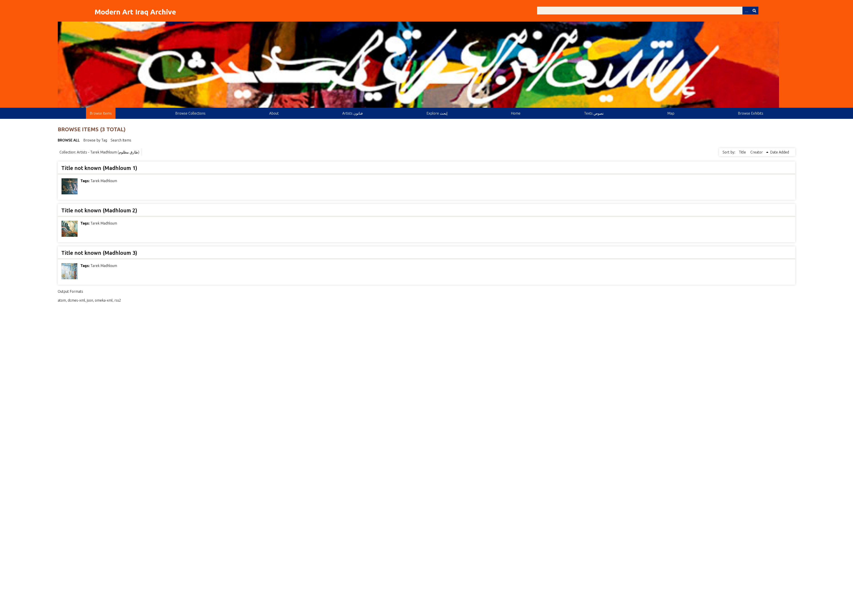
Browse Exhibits (750, 113)
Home (515, 113)
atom (62, 300)
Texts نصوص (594, 113)
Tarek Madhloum (103, 181)
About (274, 113)
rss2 (117, 300)
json (90, 300)
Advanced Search (746, 10)
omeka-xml (104, 300)
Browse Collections (190, 113)
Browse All (69, 140)
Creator (757, 152)
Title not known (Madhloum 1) (99, 168)
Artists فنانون (352, 113)
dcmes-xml (76, 300)
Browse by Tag (95, 140)
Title (743, 152)
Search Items (121, 140)
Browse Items (101, 113)
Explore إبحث (436, 113)
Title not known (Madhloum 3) (99, 253)
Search (754, 10)
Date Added (779, 152)
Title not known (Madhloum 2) (99, 210)
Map (670, 113)
